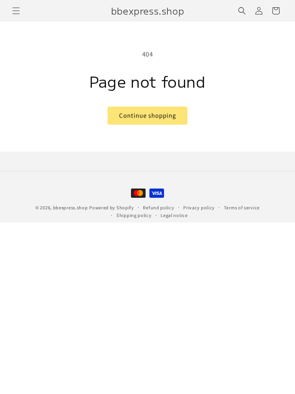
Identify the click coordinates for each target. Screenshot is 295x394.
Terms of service (242, 207)
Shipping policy (134, 215)
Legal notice (174, 215)
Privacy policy (199, 207)
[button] (16, 10)
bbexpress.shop (70, 207)
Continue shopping (147, 115)
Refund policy (158, 207)
